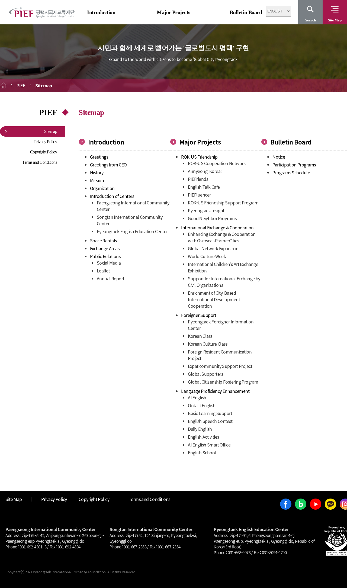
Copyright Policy (43, 152)
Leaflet (103, 270)
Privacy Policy (45, 141)
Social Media (109, 262)
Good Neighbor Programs (212, 218)
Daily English (200, 429)
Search (310, 20)
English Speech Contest (210, 421)
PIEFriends (198, 179)
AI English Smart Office (209, 444)
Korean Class (200, 336)
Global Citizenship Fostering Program (223, 381)
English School (202, 452)
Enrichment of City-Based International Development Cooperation (214, 299)
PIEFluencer (199, 194)
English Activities (203, 436)
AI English (197, 397)
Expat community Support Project (220, 366)
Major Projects (173, 12)
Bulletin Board (246, 12)
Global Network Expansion (213, 248)
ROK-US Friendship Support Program (223, 202)
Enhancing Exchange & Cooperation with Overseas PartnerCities (222, 237)
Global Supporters (205, 374)
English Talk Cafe (204, 187)
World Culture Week (207, 256)
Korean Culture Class (207, 343)
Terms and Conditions (39, 162)
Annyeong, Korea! (205, 171)
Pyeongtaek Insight (206, 210)
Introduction (101, 12)
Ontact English (202, 405)
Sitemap (50, 131)
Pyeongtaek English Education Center (132, 231)
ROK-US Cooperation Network (217, 163)
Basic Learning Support (210, 413)
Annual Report (110, 278)
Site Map (335, 20)
